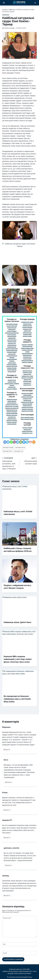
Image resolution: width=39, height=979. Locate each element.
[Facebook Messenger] (23, 442)
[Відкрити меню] (35, 2)
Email (5, 953)
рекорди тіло (18, 451)
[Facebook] (4, 442)
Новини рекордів (9, 28)
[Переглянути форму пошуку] (3, 2)
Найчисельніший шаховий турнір (30, 461)
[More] (34, 442)
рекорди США (7, 451)
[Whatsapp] (11, 442)
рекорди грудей (8, 447)
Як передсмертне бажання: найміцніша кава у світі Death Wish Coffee (17, 699)
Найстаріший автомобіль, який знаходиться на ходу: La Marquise (9, 463)
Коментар (7, 918)
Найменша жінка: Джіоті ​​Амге (17, 622)
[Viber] (14, 442)
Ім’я (4, 944)
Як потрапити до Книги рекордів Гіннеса (19, 977)
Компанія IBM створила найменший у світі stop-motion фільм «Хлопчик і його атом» (18, 659)
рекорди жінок (20, 447)
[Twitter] (8, 442)
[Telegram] (17, 442)
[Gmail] (30, 442)
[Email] (20, 442)
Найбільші (5, 15)
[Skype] (27, 442)
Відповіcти (7, 749)
